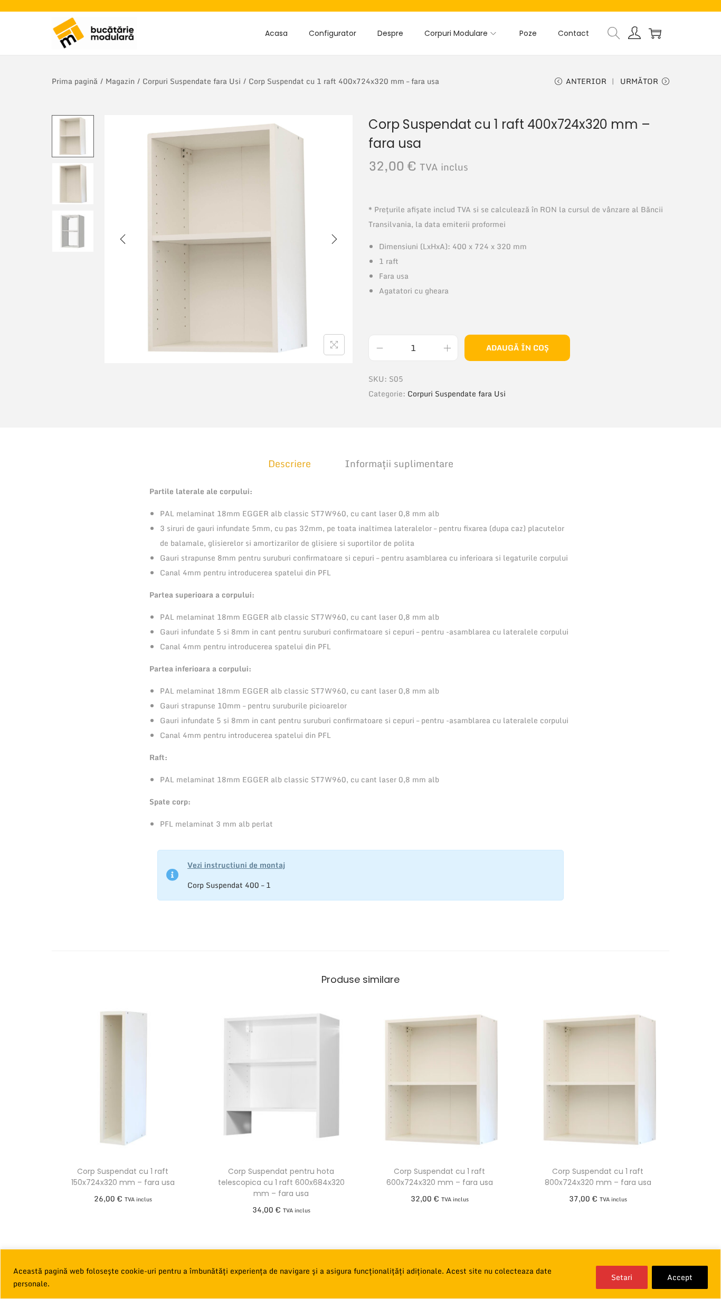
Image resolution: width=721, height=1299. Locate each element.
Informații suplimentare (399, 463)
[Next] (334, 239)
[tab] (289, 463)
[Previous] (123, 239)
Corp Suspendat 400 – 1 (229, 885)
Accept (679, 1277)
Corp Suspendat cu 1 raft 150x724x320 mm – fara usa (123, 1177)
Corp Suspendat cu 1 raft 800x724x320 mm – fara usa (598, 1177)
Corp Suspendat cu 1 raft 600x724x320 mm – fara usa (439, 1177)
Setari (621, 1277)
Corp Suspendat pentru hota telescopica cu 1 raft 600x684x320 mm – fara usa (281, 1182)
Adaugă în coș (517, 348)
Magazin (120, 81)
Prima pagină (75, 81)
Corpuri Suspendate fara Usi (192, 81)
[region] (360, 1274)
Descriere (289, 463)
